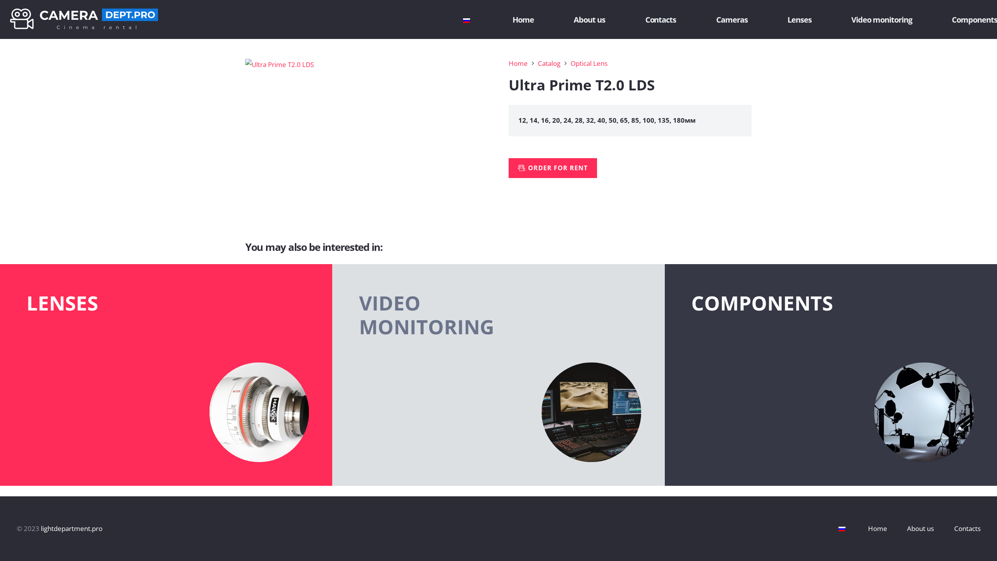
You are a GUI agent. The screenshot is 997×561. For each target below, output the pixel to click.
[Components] (831, 375)
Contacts (967, 528)
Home (518, 63)
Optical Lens (589, 63)
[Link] (84, 20)
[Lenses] (166, 375)
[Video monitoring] (498, 375)
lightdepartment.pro (71, 528)
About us (920, 528)
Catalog (549, 63)
